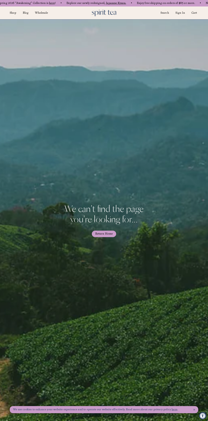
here (52, 3)
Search (165, 13)
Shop (13, 13)
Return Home (104, 233)
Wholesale (41, 13)
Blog (26, 13)
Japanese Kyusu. (116, 3)
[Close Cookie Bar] (194, 410)
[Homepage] (104, 13)
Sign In (180, 13)
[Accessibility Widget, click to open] (202, 415)
